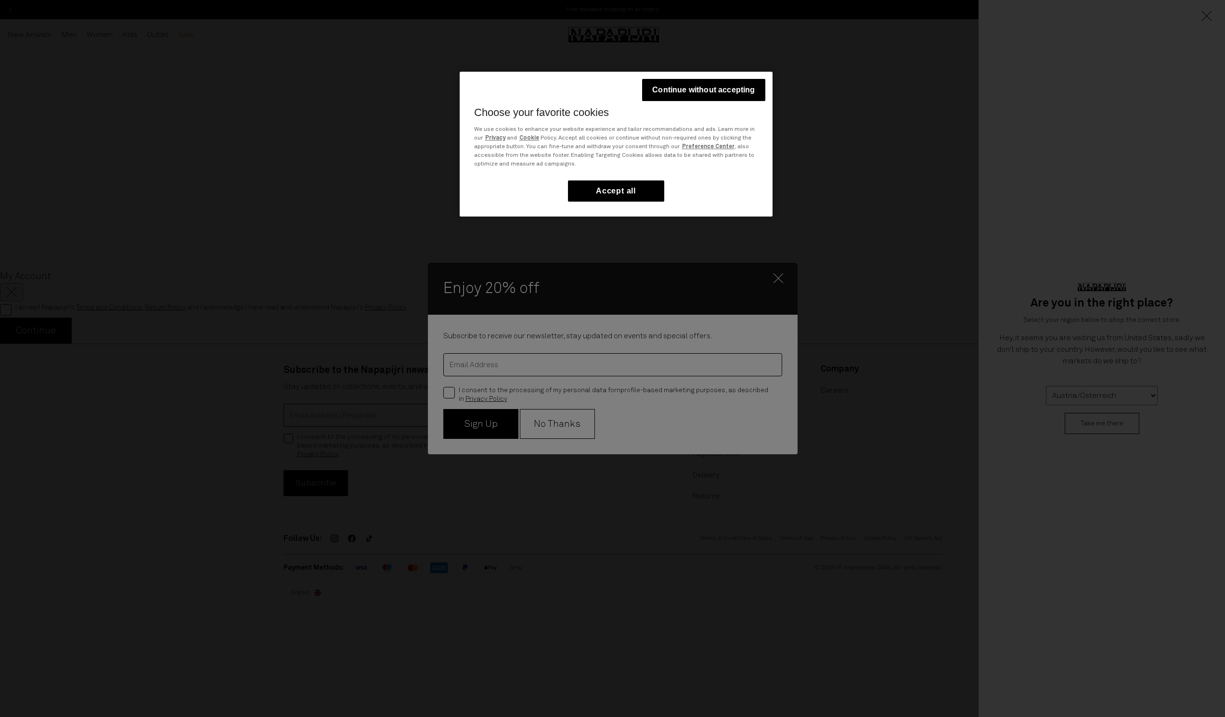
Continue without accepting (703, 90)
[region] (616, 144)
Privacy (495, 138)
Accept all (616, 191)
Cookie (529, 138)
